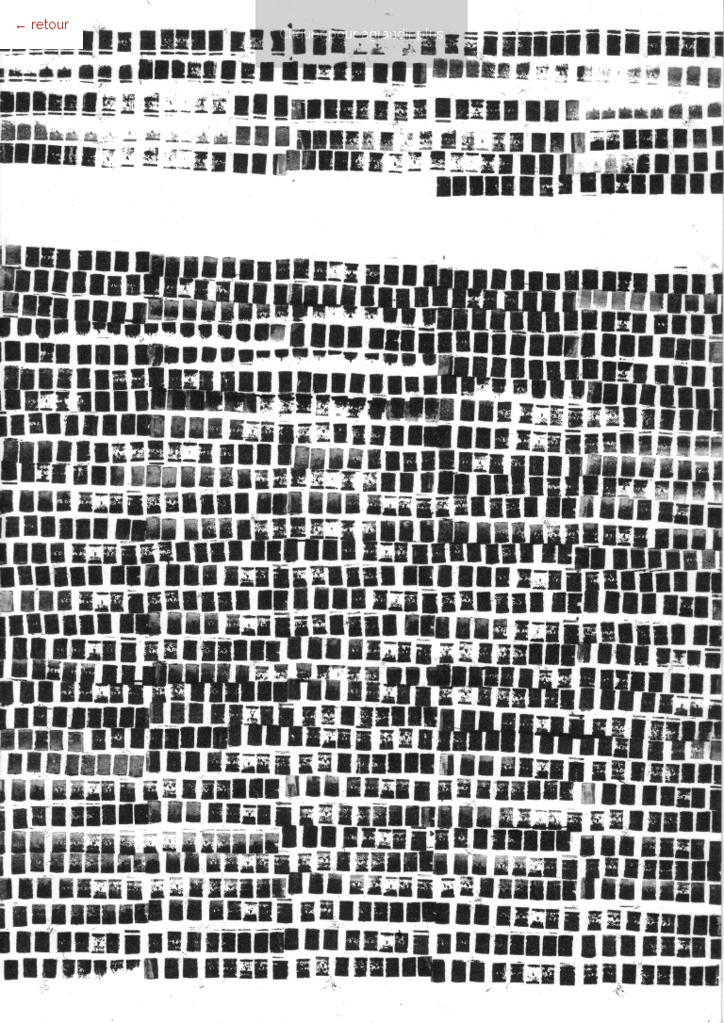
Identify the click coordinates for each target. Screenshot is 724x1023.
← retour (41, 24)
